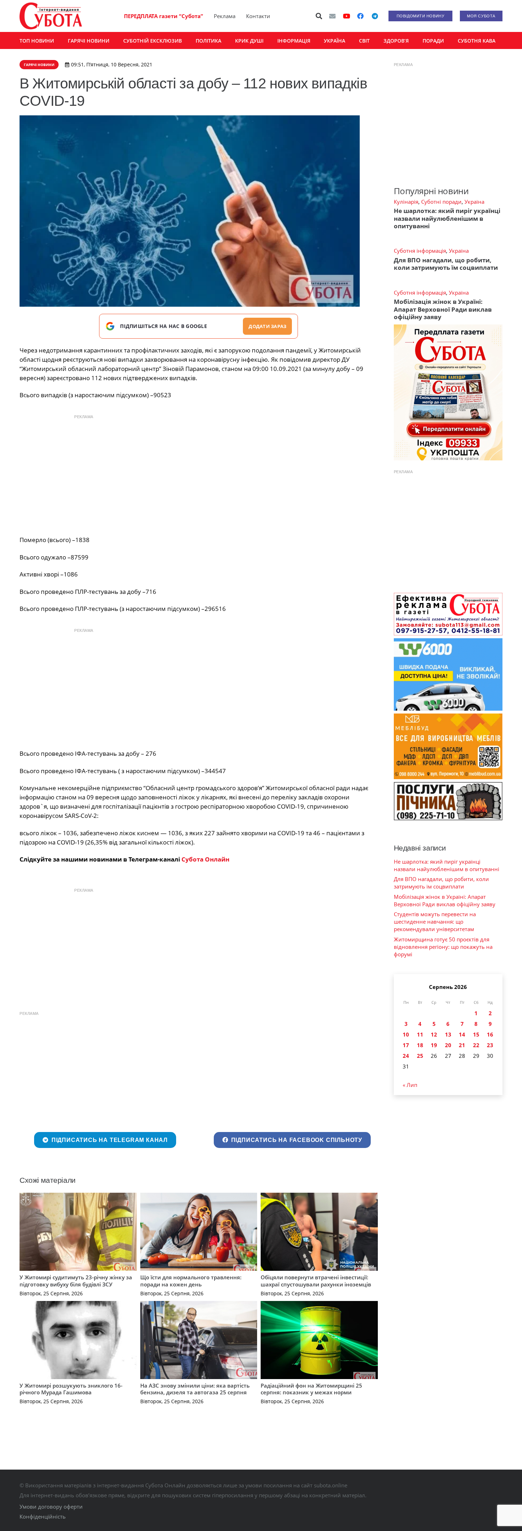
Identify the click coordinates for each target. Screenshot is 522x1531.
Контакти (258, 16)
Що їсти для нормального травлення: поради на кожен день (190, 1281)
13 (448, 1034)
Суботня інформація (420, 250)
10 (406, 1034)
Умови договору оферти (51, 1506)
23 (490, 1045)
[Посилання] (51, 15)
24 (406, 1055)
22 (476, 1045)
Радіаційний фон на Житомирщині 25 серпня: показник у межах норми (311, 1389)
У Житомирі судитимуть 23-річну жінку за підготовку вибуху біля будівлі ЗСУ (76, 1281)
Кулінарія (406, 201)
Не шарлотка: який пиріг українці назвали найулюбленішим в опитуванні (447, 218)
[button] (319, 16)
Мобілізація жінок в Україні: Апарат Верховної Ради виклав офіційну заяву (443, 309)
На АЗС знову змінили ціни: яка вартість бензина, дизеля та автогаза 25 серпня (195, 1389)
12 (434, 1034)
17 (406, 1045)
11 (420, 1034)
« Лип (410, 1084)
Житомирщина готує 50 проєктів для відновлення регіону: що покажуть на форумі (443, 947)
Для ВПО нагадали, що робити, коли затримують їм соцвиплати (446, 264)
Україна (474, 201)
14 (462, 1034)
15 (476, 1034)
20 (448, 1045)
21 (462, 1045)
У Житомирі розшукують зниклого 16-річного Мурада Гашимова (71, 1389)
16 (490, 1034)
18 (420, 1045)
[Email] (332, 16)
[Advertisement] (198, 473)
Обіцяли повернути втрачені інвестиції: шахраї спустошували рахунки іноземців (316, 1281)
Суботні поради (441, 201)
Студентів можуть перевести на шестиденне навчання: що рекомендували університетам (435, 922)
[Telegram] (374, 16)
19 (434, 1045)
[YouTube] (346, 16)
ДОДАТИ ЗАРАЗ (267, 326)
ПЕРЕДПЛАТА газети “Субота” (163, 16)
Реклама (224, 16)
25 (420, 1055)
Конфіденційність (43, 1516)
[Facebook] (360, 16)
